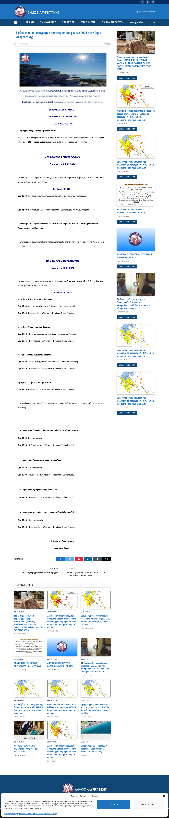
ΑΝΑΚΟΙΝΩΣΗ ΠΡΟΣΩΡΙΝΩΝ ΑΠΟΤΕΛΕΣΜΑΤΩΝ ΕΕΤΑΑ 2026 (27, 664)
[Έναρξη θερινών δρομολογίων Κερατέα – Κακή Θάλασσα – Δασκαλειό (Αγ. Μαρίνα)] (96, 730)
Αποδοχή (113, 804)
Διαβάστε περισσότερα (127, 78)
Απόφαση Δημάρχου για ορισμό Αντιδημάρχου (40, 573)
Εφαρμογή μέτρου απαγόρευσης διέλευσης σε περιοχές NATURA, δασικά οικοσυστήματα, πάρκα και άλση (95, 620)
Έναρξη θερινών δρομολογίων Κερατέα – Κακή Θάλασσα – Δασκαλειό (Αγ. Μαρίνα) (94, 749)
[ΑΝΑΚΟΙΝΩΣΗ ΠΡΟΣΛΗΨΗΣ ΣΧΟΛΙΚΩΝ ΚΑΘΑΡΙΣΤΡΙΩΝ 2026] (62, 647)
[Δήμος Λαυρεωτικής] (37, 11)
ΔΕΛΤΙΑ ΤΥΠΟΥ (107, 44)
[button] (164, 796)
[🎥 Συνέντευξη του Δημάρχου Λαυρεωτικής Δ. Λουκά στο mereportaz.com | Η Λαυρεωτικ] (96, 647)
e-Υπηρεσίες (137, 22)
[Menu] (15, 22)
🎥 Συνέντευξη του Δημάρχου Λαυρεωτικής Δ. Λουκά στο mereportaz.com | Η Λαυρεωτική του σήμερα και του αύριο (95, 667)
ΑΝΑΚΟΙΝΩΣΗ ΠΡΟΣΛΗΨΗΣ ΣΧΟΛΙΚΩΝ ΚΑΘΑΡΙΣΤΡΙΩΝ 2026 (61, 664)
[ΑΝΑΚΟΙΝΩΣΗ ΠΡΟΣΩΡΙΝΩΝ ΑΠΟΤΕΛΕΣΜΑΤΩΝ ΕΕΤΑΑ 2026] (29, 647)
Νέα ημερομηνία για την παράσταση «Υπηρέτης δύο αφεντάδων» (26, 749)
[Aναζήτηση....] (154, 22)
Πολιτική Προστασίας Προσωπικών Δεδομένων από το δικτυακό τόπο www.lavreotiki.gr (30, 814)
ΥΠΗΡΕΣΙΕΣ (68, 22)
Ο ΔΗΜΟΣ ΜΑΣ (48, 22)
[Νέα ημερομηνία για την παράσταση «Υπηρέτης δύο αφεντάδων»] (29, 730)
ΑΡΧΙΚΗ (30, 22)
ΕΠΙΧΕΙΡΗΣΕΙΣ (87, 22)
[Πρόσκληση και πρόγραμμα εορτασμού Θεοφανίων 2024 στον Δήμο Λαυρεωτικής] (62, 104)
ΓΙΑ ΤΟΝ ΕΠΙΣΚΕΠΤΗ (112, 22)
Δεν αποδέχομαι (148, 804)
